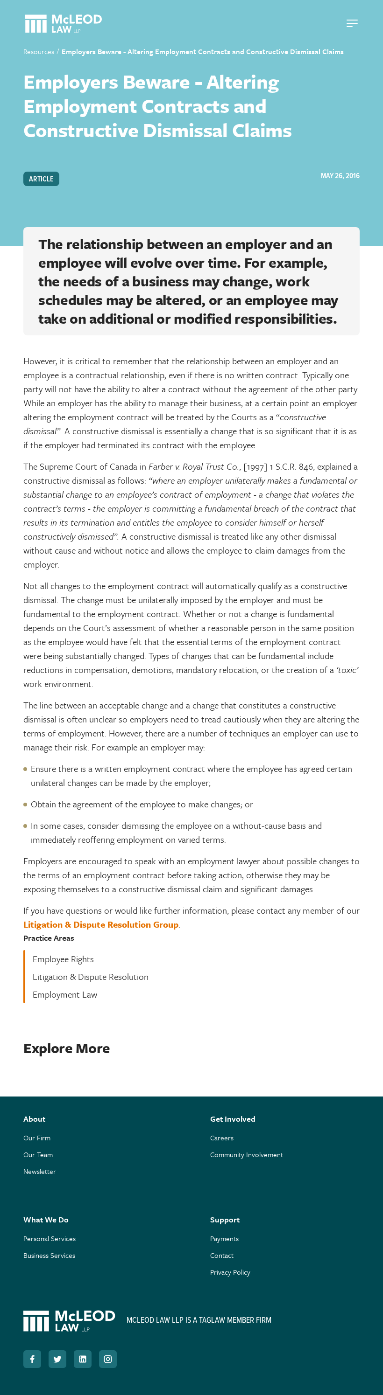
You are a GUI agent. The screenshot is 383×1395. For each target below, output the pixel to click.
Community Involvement (246, 1154)
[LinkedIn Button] (83, 1359)
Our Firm (36, 1137)
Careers (222, 1137)
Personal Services (49, 1238)
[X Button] (57, 1359)
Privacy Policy (230, 1272)
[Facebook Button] (32, 1359)
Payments (224, 1238)
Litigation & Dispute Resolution (91, 976)
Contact (222, 1255)
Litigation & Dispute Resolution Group (100, 924)
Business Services (49, 1255)
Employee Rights (63, 958)
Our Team (38, 1154)
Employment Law (65, 994)
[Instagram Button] (108, 1359)
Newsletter (39, 1171)
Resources (38, 51)
